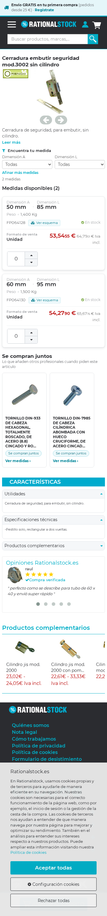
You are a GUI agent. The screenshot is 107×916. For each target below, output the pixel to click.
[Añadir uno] (31, 255)
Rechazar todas (54, 900)
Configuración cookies (55, 884)
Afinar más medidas (20, 172)
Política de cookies (28, 852)
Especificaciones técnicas (32, 519)
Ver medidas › (18, 461)
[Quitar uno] (31, 262)
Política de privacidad (38, 746)
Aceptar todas (53, 868)
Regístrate (44, 10)
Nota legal (24, 732)
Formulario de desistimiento (47, 759)
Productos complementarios (36, 545)
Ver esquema (47, 223)
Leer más (11, 142)
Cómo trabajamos (34, 739)
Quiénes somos (30, 725)
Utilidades (16, 494)
